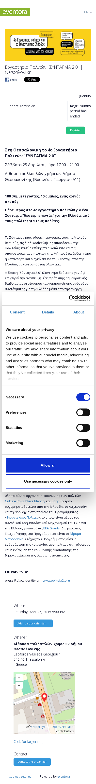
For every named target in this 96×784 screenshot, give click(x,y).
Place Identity (35, 501)
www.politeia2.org (56, 580)
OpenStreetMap (62, 727)
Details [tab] (48, 312)
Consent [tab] (17, 312)
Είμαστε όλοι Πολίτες (22, 517)
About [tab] (78, 312)
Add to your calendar (32, 623)
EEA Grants (51, 528)
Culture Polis (14, 501)
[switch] (83, 412)
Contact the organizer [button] (32, 761)
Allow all (48, 465)
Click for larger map (29, 741)
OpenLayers (39, 727)
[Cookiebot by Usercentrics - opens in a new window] (69, 298)
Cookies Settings (20, 776)
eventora (63, 776)
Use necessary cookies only (48, 481)
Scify (55, 501)
